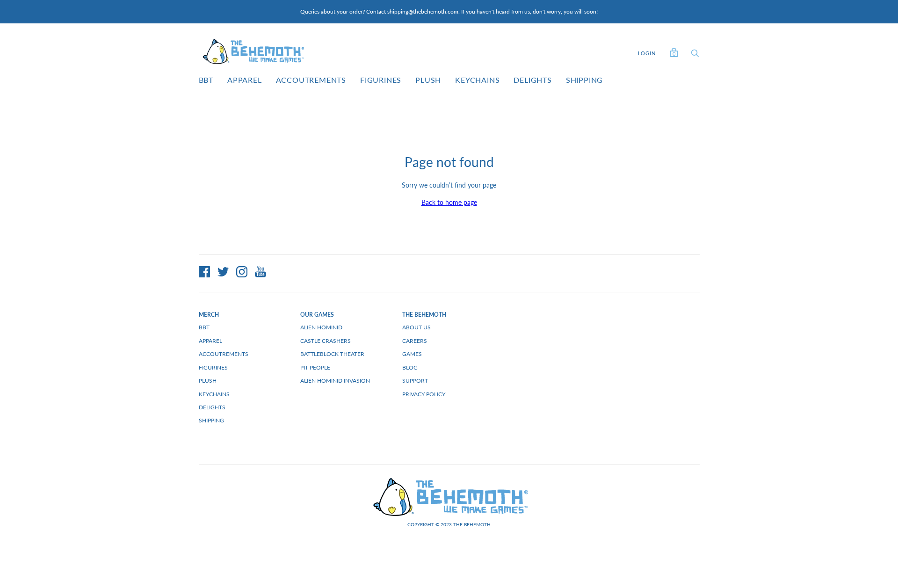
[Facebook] (204, 273)
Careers (414, 340)
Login (647, 53)
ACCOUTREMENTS (311, 79)
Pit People (315, 367)
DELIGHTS (532, 79)
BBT (206, 79)
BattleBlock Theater (332, 353)
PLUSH (428, 79)
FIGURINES (380, 79)
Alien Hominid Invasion (335, 380)
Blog (410, 367)
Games (412, 353)
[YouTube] (260, 273)
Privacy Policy (423, 394)
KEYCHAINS (477, 79)
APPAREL (244, 79)
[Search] (695, 55)
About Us (416, 327)
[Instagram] (241, 273)
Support (415, 380)
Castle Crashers (325, 340)
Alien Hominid (321, 327)
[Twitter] (223, 273)
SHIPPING (584, 79)
